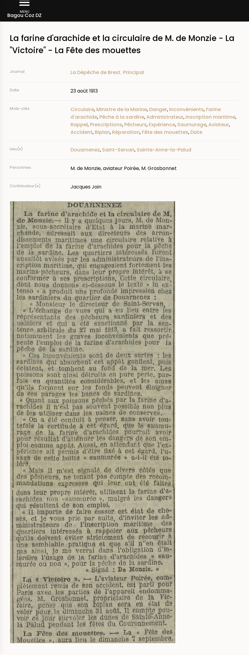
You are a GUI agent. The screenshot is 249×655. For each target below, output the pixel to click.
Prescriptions (106, 124)
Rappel (79, 124)
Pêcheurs (135, 124)
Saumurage (191, 124)
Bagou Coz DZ (24, 15)
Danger (158, 109)
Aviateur (218, 124)
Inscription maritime (210, 117)
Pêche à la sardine (121, 117)
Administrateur (164, 117)
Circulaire (82, 109)
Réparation (126, 132)
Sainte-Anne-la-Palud (164, 149)
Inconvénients (186, 109)
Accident (81, 132)
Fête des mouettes (165, 132)
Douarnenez (85, 149)
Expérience (162, 124)
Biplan (102, 132)
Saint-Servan (118, 149)
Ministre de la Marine (121, 109)
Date (196, 132)
